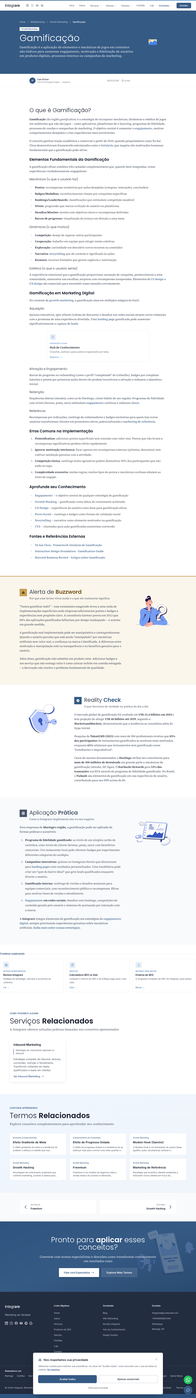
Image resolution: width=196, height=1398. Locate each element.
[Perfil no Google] (30, 1323)
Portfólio (141, 5)
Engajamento (44, 495)
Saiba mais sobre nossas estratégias (56, 928)
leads (74, 324)
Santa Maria (176, 1376)
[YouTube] (37, 5)
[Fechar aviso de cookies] (156, 1359)
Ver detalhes (53, 1369)
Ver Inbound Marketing (26, 1076)
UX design (36, 283)
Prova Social (43, 514)
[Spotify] (42, 5)
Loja (152, 5)
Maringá (9, 1376)
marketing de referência (139, 421)
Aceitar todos (67, 1379)
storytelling (57, 254)
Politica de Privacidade (98, 1387)
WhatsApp (157, 1324)
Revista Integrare (111, 1324)
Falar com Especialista (77, 1272)
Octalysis (107, 145)
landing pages (41, 867)
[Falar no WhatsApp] (188, 1380)
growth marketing (61, 300)
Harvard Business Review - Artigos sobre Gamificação (70, 557)
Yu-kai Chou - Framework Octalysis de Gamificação (68, 545)
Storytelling (43, 520)
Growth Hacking (46, 502)
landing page (106, 319)
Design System (110, 1335)
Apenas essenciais (128, 1379)
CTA (37, 526)
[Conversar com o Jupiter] (188, 1390)
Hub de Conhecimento (114, 1329)
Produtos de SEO (62, 1329)
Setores (110, 5)
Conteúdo (164, 5)
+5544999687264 (161, 1318)
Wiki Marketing (110, 1318)
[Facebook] (16, 1323)
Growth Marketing (59, 22)
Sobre (82, 5)
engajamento (143, 128)
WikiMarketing (37, 22)
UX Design (42, 508)
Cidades (125, 5)
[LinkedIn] (27, 5)
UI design (157, 279)
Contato (184, 5)
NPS (106, 780)
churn (135, 403)
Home (22, 22)
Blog (105, 1313)
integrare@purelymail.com (165, 1313)
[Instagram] (32, 5)
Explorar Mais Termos (119, 1272)
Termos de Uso (183, 1387)
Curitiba (21, 1376)
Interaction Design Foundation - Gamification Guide (69, 551)
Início (71, 5)
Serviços (94, 5)
